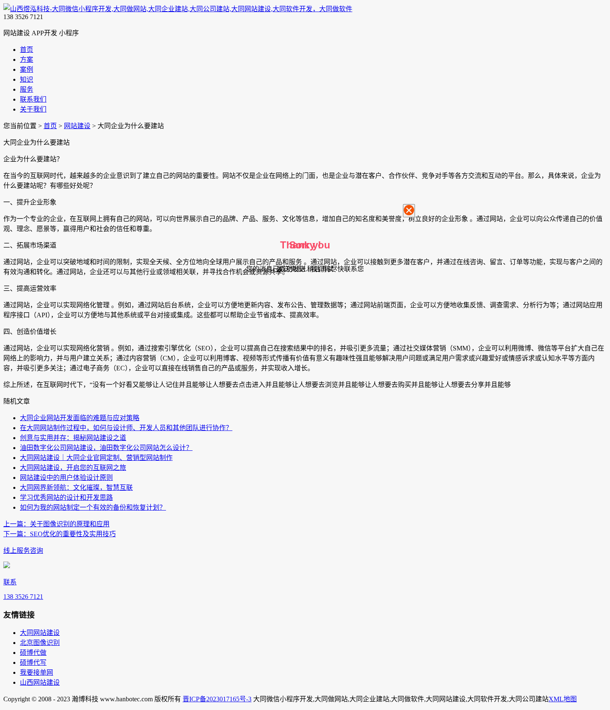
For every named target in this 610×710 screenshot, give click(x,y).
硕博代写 (33, 662)
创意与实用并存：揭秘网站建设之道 (73, 437)
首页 (50, 125)
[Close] (409, 210)
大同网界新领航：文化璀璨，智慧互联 (76, 487)
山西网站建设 (40, 682)
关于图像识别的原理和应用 (56, 524)
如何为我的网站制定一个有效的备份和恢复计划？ (93, 507)
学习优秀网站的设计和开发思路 (66, 497)
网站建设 (77, 125)
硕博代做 (33, 652)
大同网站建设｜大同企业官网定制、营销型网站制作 (96, 457)
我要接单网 (36, 672)
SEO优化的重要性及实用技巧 (59, 533)
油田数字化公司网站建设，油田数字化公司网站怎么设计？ (106, 447)
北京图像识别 (40, 642)
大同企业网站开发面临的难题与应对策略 (79, 417)
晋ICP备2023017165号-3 (217, 699)
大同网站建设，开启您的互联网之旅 (73, 467)
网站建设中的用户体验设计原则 (66, 477)
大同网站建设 (40, 632)
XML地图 (563, 699)
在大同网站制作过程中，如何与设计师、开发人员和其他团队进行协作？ (126, 427)
